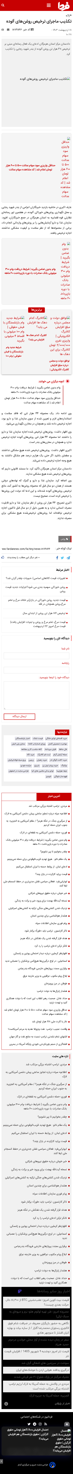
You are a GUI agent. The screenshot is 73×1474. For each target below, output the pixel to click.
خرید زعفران (42, 760)
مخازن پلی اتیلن (18, 744)
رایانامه (65, 663)
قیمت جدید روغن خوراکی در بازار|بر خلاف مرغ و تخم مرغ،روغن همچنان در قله (37, 602)
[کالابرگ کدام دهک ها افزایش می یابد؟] (36, 323)
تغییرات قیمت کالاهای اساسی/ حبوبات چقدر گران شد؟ (36, 579)
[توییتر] (63, 558)
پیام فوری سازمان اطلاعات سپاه (51, 923)
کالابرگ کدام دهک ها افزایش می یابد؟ (36, 338)
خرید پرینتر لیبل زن (50, 765)
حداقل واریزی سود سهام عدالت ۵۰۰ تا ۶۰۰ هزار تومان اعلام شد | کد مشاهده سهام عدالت (30, 168)
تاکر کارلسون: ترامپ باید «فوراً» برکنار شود (46, 931)
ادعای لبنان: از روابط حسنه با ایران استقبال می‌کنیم (41, 867)
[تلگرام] (69, 558)
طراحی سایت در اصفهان (19, 771)
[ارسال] (9, 30)
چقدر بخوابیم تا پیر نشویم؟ (53, 852)
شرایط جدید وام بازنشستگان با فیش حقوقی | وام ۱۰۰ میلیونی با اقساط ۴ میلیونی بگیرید (13, 352)
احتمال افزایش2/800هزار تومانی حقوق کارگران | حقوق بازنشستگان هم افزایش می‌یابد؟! (27, 1434)
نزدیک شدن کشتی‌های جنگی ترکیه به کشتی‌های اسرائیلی (37, 908)
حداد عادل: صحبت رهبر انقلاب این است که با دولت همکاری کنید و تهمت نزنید (36, 1000)
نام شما (65, 649)
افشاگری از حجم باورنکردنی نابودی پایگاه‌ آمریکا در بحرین (38, 1044)
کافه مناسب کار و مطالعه (31, 749)
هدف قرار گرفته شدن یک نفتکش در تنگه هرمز (43, 938)
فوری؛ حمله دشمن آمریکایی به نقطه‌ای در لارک (43, 833)
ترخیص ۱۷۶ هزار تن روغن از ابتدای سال (44, 614)
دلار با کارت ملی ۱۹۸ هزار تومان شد (49, 1022)
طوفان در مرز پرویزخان (55, 984)
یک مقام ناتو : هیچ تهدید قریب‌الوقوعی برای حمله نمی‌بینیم (37, 859)
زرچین (31, 760)
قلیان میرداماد (50, 749)
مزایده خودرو (26, 765)
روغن (63, 539)
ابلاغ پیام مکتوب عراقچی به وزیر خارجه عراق (45, 976)
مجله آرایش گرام (60, 754)
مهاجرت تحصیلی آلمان (57, 744)
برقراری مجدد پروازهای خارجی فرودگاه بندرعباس (42, 969)
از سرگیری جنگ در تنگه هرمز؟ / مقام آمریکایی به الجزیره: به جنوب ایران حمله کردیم (36, 823)
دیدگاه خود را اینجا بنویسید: (54, 678)
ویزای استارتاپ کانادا (36, 744)
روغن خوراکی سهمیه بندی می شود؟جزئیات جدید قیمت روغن (35, 589)
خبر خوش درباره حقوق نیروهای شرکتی (47, 893)
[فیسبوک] (58, 558)
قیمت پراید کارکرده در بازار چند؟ (51, 874)
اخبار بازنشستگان (23, 738)
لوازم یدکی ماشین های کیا (43, 771)
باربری (36, 765)
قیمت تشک (38, 738)
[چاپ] (3, 30)
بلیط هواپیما (62, 771)
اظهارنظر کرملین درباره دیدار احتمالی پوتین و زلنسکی (40, 953)
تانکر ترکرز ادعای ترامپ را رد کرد (50, 946)
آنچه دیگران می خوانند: (51, 381)
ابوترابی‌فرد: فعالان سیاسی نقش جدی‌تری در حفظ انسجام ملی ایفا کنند (35, 884)
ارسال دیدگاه (19, 716)
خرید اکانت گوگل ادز (58, 760)
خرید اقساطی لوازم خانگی (56, 738)
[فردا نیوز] (64, 6)
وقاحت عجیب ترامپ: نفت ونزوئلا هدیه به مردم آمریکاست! (37, 1029)
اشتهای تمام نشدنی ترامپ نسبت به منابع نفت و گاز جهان (38, 1037)
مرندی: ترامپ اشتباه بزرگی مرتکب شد (48, 806)
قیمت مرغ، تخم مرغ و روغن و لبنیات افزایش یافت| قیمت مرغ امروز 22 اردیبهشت (38, 624)
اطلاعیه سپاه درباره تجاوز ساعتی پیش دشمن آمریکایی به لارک (35, 814)
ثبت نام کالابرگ (43, 754)
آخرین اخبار (54, 796)
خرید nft (30, 754)
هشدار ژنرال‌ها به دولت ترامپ (52, 991)
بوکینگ (64, 765)
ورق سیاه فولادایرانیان (17, 760)
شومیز (48, 776)
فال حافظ (63, 749)
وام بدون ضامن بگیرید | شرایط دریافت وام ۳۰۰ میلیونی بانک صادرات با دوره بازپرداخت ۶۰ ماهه (30, 271)
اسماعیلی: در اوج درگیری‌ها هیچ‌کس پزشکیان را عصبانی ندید (36, 961)
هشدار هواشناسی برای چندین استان (49, 916)
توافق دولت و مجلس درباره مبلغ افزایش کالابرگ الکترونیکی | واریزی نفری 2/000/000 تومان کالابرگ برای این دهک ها (59, 366)
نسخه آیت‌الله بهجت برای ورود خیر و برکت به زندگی (41, 901)
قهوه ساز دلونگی (60, 776)
